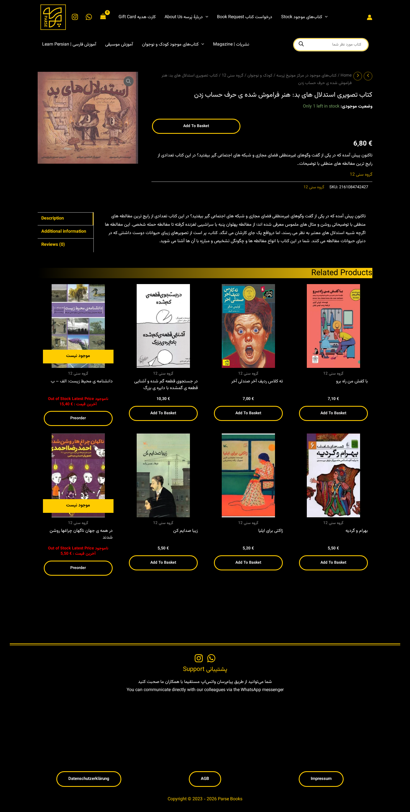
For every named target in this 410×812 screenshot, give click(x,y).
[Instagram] (74, 16)
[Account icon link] (369, 17)
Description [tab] (52, 218)
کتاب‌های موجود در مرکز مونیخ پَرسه (306, 75)
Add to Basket (163, 413)
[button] (205, 17)
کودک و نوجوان (259, 75)
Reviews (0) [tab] (53, 244)
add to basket (196, 126)
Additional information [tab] (63, 231)
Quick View (78, 362)
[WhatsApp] (88, 16)
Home (346, 75)
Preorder (78, 418)
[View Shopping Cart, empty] (103, 17)
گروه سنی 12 (232, 75)
